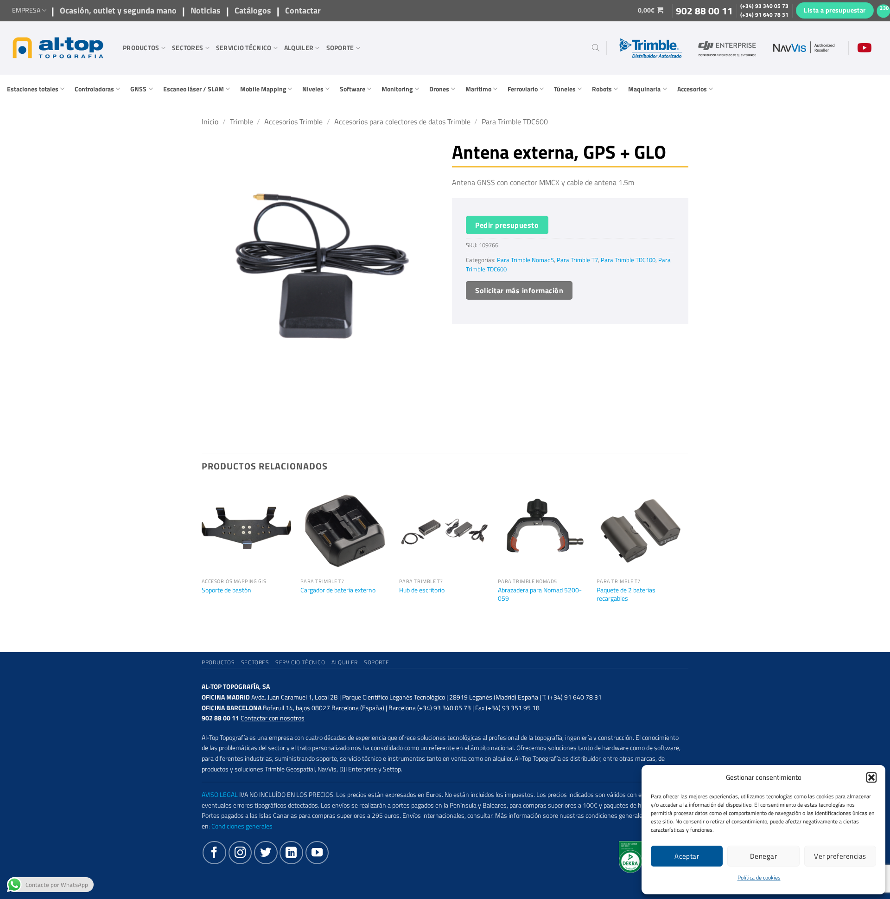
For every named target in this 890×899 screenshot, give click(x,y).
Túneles (565, 89)
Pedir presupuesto (507, 225)
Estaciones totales (32, 89)
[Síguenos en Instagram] (240, 852)
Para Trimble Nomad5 (525, 260)
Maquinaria (644, 89)
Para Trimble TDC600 (515, 121)
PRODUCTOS (141, 48)
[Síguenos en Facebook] (214, 852)
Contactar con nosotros (273, 718)
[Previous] (202, 559)
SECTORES (187, 48)
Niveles (313, 89)
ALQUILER (298, 48)
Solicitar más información (519, 290)
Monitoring (397, 89)
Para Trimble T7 (577, 260)
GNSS (138, 89)
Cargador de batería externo (337, 590)
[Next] (686, 559)
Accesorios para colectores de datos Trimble (402, 121)
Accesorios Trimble (293, 121)
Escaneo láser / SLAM (193, 89)
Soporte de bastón (226, 590)
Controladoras (94, 89)
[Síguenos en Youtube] (317, 852)
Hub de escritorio (422, 590)
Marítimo (478, 89)
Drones (439, 89)
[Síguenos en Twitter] (265, 852)
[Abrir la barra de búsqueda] (595, 47)
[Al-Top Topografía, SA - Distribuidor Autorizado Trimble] (58, 47)
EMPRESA (26, 10)
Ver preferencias (840, 856)
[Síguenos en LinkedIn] (291, 852)
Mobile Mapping (263, 89)
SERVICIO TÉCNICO (244, 48)
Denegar (763, 856)
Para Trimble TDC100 (628, 260)
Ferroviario (523, 89)
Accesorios (692, 89)
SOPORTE (340, 48)
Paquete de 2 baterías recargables (626, 594)
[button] (871, 777)
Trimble (241, 121)
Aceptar (686, 856)
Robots (602, 89)
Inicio (210, 121)
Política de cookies (759, 877)
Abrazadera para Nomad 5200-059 (540, 594)
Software (352, 89)
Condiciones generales (242, 826)
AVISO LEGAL (220, 795)
